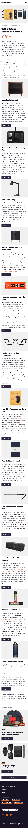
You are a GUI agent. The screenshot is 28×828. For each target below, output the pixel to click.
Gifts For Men (18, 802)
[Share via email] (10, 37)
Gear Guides (13, 26)
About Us (4, 784)
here (6, 700)
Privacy (3, 789)
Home (20, 26)
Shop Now (6, 125)
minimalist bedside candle (9, 271)
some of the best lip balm (14, 619)
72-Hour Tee (5, 799)
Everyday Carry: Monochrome (8, 767)
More (12, 777)
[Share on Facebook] (2, 37)
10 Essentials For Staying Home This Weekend (12, 733)
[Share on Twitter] (6, 37)
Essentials (4, 26)
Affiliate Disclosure (8, 787)
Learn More (8, 739)
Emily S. (5, 35)
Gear (3, 762)
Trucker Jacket (6, 802)
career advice (21, 418)
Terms (3, 792)
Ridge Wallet (16, 799)
